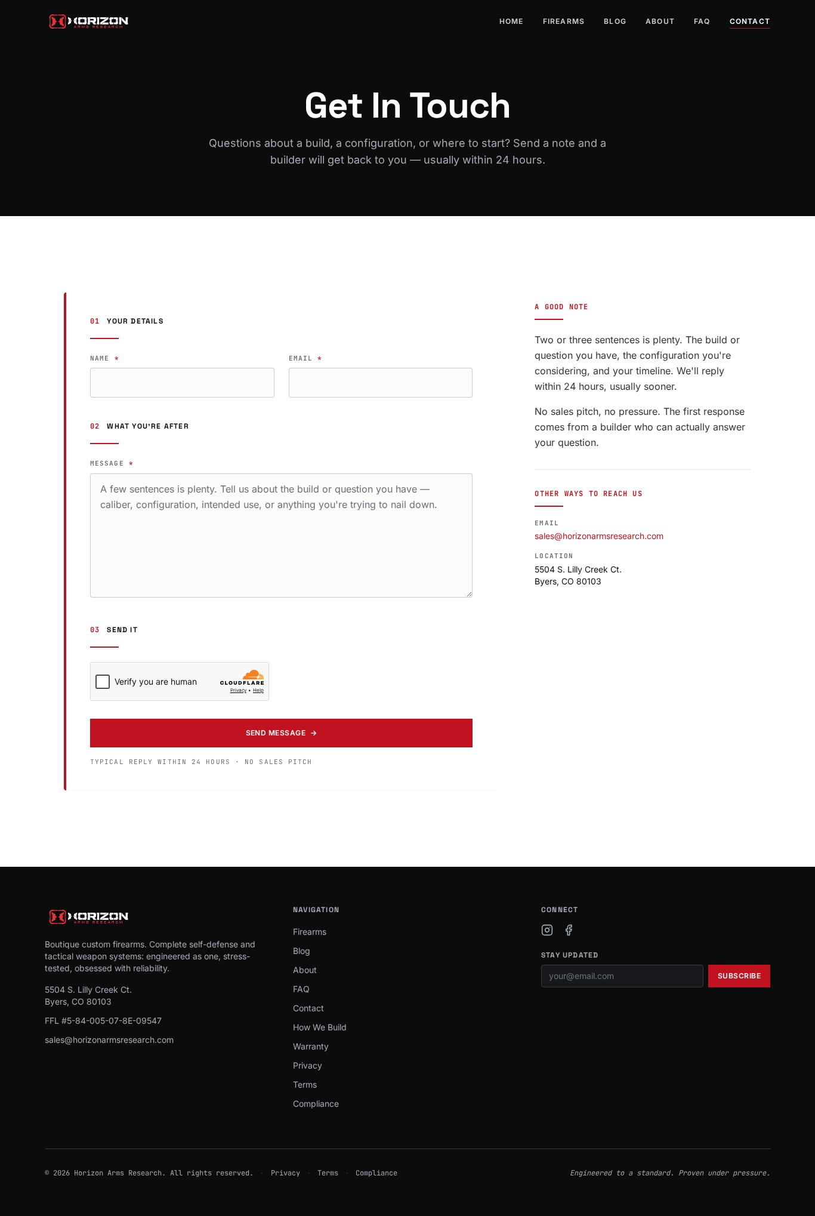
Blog (615, 21)
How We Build (320, 1027)
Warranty (311, 1046)
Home (511, 21)
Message (112, 463)
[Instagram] (547, 930)
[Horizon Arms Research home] (88, 21)
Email (306, 358)
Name (104, 358)
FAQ (702, 21)
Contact (750, 21)
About (660, 21)
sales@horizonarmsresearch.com (599, 536)
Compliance (316, 1103)
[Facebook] (569, 930)
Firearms (564, 21)
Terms (305, 1084)
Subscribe (739, 975)
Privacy (307, 1065)
